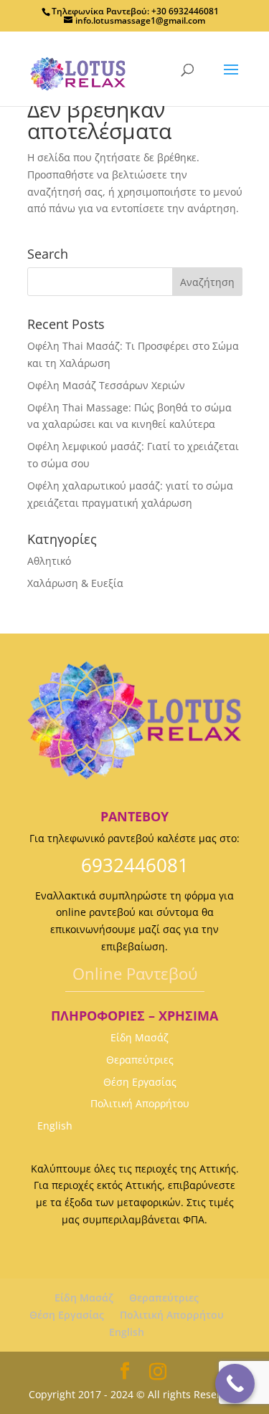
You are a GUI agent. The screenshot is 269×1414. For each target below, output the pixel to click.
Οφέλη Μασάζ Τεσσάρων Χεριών (106, 385)
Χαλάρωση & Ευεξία (75, 583)
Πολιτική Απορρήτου (139, 1103)
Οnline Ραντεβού (134, 973)
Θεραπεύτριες (140, 1059)
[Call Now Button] (235, 1383)
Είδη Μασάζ (139, 1037)
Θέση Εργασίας (139, 1082)
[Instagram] (157, 1371)
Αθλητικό (49, 561)
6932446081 (135, 865)
